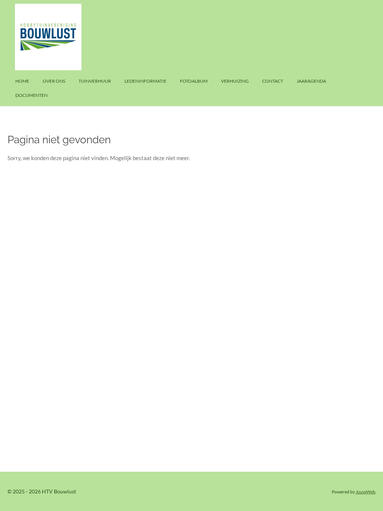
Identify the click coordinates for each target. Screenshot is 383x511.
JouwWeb (366, 491)
